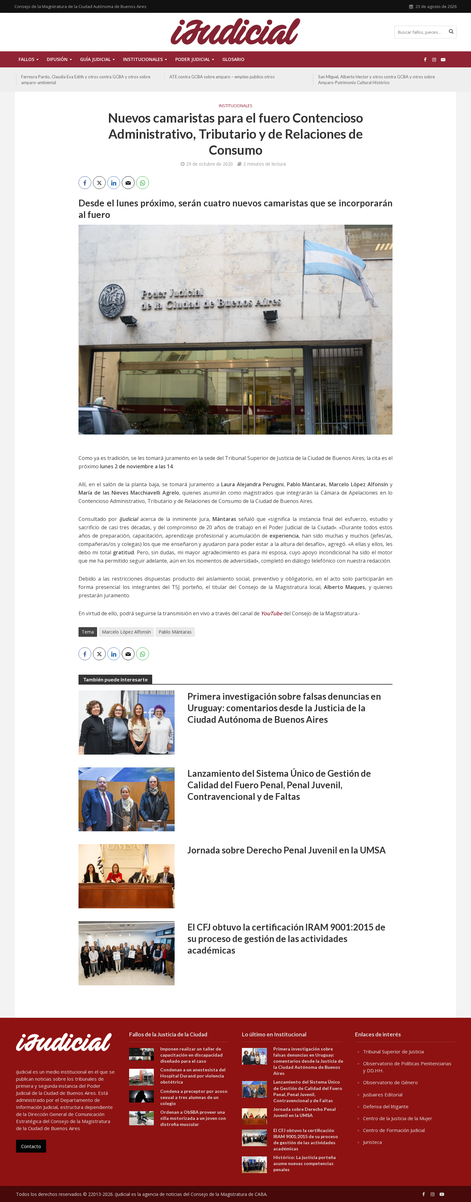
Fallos (26, 59)
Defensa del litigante (386, 1106)
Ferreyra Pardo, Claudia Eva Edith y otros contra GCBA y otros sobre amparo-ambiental (85, 79)
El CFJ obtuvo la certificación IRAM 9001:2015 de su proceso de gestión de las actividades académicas (286, 938)
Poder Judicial (192, 59)
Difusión (57, 59)
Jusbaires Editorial (382, 1094)
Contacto (31, 1146)
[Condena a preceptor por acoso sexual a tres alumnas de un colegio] (141, 1096)
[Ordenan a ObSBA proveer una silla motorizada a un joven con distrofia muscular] (141, 1117)
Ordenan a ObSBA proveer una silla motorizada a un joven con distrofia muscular (193, 1118)
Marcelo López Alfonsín (126, 632)
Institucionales (235, 105)
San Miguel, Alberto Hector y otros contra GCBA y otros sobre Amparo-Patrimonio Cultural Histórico (376, 79)
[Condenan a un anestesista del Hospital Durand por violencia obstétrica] (141, 1076)
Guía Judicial (95, 59)
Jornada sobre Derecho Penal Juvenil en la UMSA (286, 849)
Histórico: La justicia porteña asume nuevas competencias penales (304, 1163)
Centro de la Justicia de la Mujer (397, 1118)
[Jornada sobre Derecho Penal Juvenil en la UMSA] (126, 875)
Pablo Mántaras (175, 632)
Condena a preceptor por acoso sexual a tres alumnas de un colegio (193, 1097)
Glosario (233, 59)
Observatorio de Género (390, 1082)
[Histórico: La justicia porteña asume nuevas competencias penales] (254, 1164)
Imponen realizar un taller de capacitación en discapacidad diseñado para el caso (191, 1055)
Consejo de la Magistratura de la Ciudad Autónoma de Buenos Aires (80, 6)
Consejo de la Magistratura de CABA (229, 1194)
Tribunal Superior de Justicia (393, 1051)
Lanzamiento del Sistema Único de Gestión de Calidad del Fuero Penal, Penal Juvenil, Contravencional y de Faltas (279, 785)
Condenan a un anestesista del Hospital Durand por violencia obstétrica (193, 1076)
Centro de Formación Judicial (394, 1130)
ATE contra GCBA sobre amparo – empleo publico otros (222, 76)
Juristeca (372, 1142)
